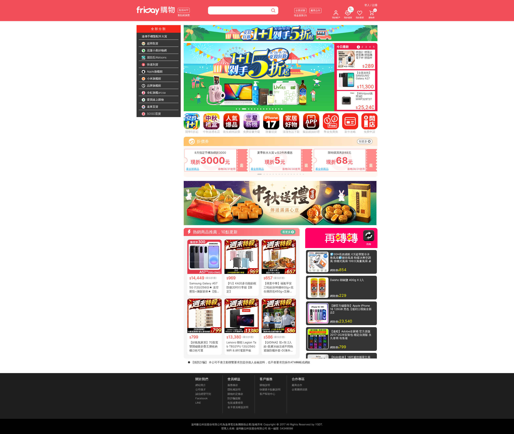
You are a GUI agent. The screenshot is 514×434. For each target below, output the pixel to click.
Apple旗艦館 (154, 71)
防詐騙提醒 (234, 398)
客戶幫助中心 (267, 393)
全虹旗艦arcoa (156, 92)
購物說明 (265, 385)
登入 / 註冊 (370, 5)
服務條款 (232, 385)
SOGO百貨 (153, 113)
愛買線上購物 (155, 99)
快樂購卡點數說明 (270, 389)
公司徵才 (200, 389)
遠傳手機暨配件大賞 (154, 36)
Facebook (201, 398)
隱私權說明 (234, 389)
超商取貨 (152, 43)
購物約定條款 (235, 393)
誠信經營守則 (203, 393)
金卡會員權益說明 (237, 407)
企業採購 (300, 10)
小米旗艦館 (153, 78)
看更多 (286, 232)
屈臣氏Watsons (156, 57)
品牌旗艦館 (153, 85)
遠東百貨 (152, 106)
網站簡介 (200, 385)
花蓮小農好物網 (156, 50)
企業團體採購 (299, 389)
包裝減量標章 (235, 402)
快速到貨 (152, 64)
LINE (198, 402)
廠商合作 (297, 385)
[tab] (236, 108)
